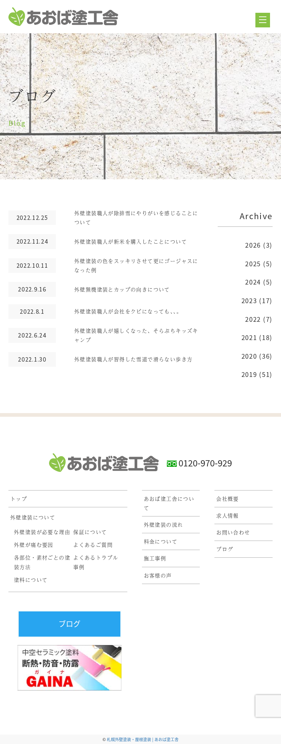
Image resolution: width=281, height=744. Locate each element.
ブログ (224, 549)
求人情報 (227, 515)
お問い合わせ (233, 532)
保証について (90, 532)
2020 (249, 355)
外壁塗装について (32, 517)
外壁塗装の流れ (163, 524)
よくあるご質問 (93, 545)
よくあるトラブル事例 (95, 562)
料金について (160, 541)
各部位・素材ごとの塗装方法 (42, 562)
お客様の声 (158, 575)
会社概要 (227, 499)
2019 (249, 374)
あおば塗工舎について (169, 503)
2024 (253, 281)
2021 (249, 337)
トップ (18, 499)
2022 (253, 319)
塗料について (31, 580)
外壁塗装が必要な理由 (42, 532)
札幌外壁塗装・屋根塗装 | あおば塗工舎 (143, 739)
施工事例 (155, 558)
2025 (253, 263)
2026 (253, 244)
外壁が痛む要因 (33, 545)
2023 (249, 300)
